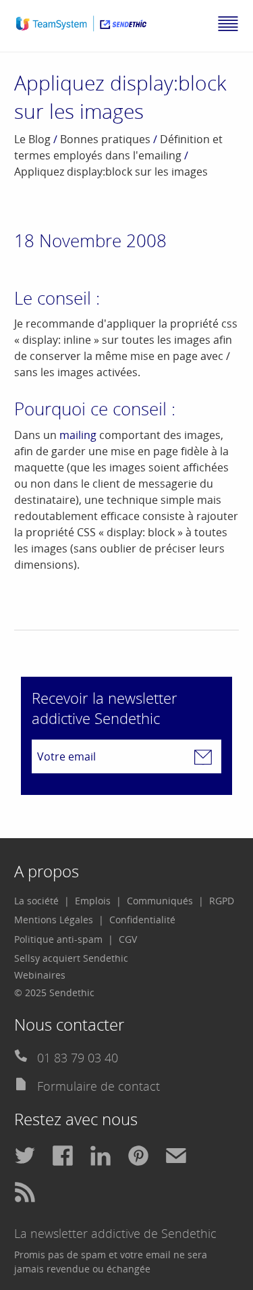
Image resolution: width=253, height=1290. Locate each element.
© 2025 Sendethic (54, 992)
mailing (77, 435)
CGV (128, 939)
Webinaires (39, 975)
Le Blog (32, 139)
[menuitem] (41, 901)
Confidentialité (142, 919)
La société (36, 900)
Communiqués (160, 900)
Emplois (93, 900)
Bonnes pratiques (105, 139)
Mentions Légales (53, 919)
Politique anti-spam (58, 939)
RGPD (221, 900)
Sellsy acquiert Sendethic (71, 958)
